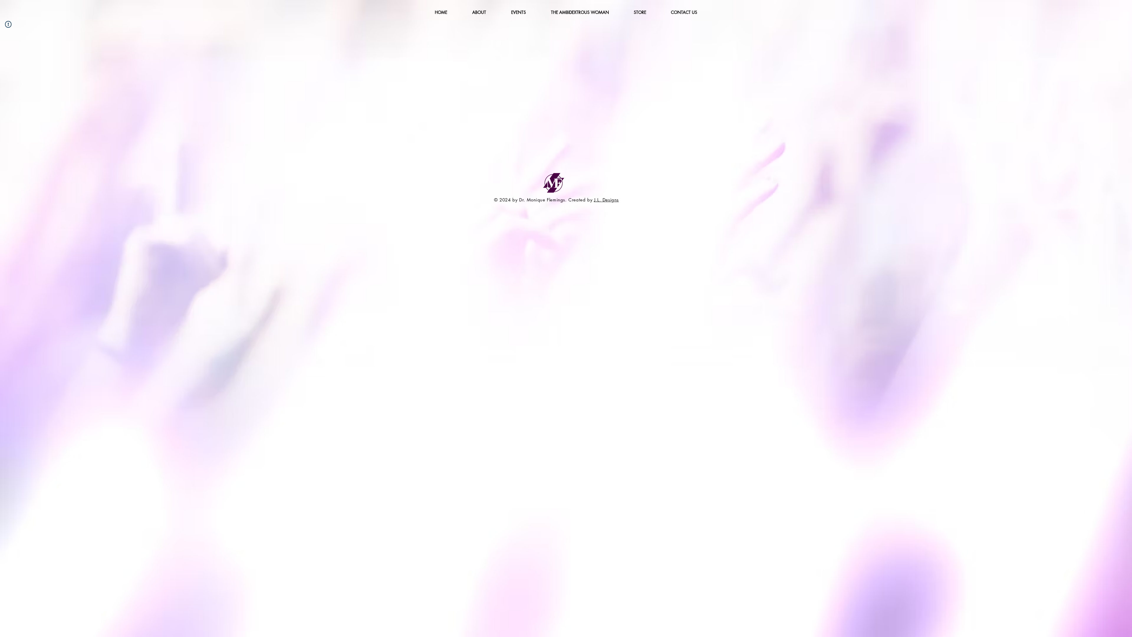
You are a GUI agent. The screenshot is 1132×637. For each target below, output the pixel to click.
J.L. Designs (606, 200)
